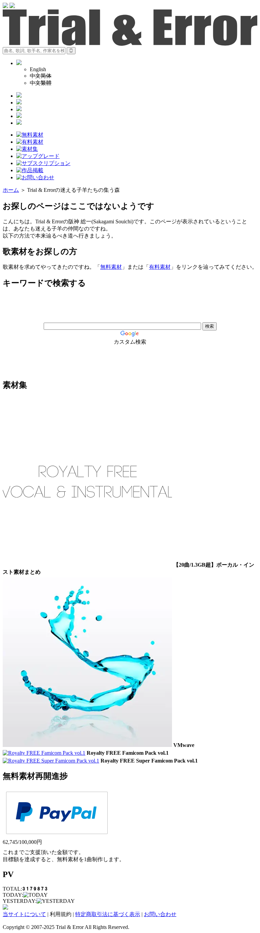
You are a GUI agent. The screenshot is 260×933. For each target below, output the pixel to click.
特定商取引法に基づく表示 (107, 914)
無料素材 (111, 267)
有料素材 (160, 267)
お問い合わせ (160, 914)
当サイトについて (24, 914)
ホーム (11, 190)
